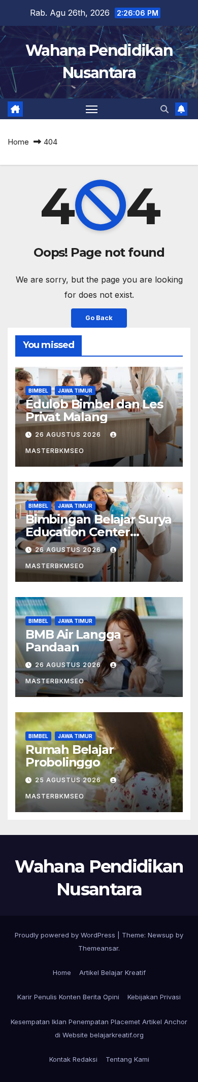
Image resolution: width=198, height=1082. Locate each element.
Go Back (99, 318)
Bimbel (38, 391)
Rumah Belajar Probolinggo (69, 756)
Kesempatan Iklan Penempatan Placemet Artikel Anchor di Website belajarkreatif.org (99, 1028)
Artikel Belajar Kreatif (112, 972)
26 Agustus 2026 (69, 434)
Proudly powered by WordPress (66, 935)
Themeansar (98, 948)
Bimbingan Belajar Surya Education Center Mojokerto (98, 532)
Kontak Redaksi (73, 1059)
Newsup (161, 935)
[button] (164, 109)
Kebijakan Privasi (154, 997)
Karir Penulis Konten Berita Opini (68, 997)
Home (18, 142)
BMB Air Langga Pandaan (73, 640)
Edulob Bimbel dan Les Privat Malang (94, 410)
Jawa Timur (75, 391)
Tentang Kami (127, 1059)
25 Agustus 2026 (69, 780)
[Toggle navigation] (92, 109)
